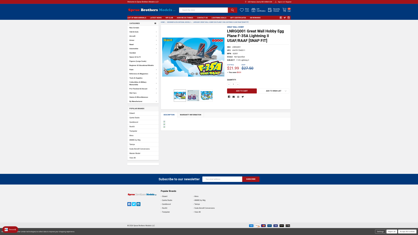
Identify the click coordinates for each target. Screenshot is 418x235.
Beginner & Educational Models (141, 65)
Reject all (391, 231)
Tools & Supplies (135, 78)
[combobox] (208, 10)
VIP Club (169, 18)
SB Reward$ (255, 18)
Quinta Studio (134, 118)
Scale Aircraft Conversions (139, 149)
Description (169, 115)
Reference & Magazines (138, 74)
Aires (131, 135)
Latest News (156, 18)
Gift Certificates (238, 18)
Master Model (134, 153)
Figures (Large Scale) (137, 61)
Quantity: (231, 80)
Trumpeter (133, 131)
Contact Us (202, 18)
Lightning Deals (219, 18)
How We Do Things (185, 18)
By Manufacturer (135, 101)
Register (289, 2)
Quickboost (133, 122)
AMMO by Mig (134, 140)
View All (132, 158)
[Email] (234, 97)
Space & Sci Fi (135, 57)
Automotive (133, 49)
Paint (131, 70)
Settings (380, 231)
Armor (131, 40)
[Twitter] (243, 97)
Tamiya (132, 144)
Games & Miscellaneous (138, 97)
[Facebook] (229, 97)
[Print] (238, 97)
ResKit (132, 127)
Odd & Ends (133, 32)
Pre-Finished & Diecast (138, 89)
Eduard (132, 113)
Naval (131, 44)
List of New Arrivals (136, 18)
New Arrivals (134, 28)
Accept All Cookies (407, 231)
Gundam (132, 53)
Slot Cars (133, 93)
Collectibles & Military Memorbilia (137, 83)
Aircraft (132, 36)
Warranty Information (190, 115)
